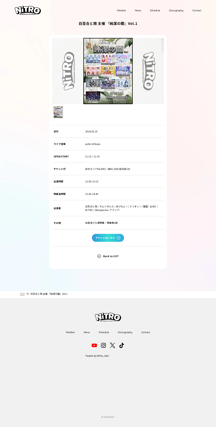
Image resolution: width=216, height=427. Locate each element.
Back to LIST (111, 256)
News (138, 10)
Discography (176, 10)
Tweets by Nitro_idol (97, 355)
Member (121, 10)
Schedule (155, 10)
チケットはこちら (105, 237)
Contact (196, 10)
